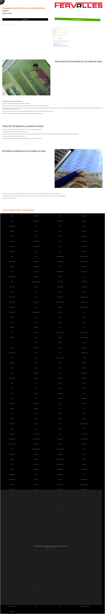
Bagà (12, 256)
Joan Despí (36, 479)
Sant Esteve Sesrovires (60, 464)
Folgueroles (12, 418)
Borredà (60, 327)
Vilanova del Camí (12, 474)
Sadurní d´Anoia (60, 469)
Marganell (12, 459)
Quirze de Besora (60, 281)
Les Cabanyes (60, 312)
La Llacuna (60, 236)
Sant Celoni (12, 317)
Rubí (36, 388)
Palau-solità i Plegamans (60, 357)
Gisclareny (60, 413)
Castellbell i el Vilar (36, 220)
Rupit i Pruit (36, 423)
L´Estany (12, 393)
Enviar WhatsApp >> (76, 19)
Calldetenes (60, 398)
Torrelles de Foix (36, 302)
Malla (36, 342)
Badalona (60, 337)
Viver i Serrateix (12, 241)
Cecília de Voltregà (84, 469)
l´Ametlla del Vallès (60, 393)
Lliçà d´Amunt (60, 378)
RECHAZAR (48, 549)
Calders (12, 236)
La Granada (60, 388)
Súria (36, 291)
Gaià (84, 276)
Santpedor (60, 347)
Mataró (60, 246)
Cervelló (84, 393)
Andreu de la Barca (84, 246)
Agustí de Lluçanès (12, 251)
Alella (60, 251)
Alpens (36, 251)
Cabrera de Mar (36, 215)
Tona (84, 474)
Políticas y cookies (12, 611)
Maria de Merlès (60, 261)
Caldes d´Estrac (84, 231)
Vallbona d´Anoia (84, 286)
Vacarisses (12, 291)
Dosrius (60, 352)
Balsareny (36, 454)
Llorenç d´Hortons (12, 246)
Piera (60, 433)
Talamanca (12, 327)
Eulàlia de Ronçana (12, 454)
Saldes (84, 291)
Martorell (84, 454)
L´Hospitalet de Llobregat (36, 281)
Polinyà (60, 403)
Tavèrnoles (12, 322)
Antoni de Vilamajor (84, 489)
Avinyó (60, 231)
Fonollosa (84, 413)
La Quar (60, 266)
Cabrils (36, 256)
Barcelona (12, 215)
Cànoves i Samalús (84, 479)
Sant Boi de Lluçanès (12, 606)
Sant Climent (84, 266)
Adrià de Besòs (12, 266)
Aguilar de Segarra (12, 302)
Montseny (36, 474)
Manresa (60, 383)
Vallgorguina (60, 454)
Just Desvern (36, 271)
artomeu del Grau (84, 215)
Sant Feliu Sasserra (12, 438)
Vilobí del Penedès (36, 241)
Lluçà (60, 367)
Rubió (36, 383)
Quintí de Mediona (60, 489)
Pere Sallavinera (12, 423)
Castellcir (60, 342)
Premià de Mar (84, 367)
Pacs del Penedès (12, 362)
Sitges (60, 215)
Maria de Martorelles (36, 433)
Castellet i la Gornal (84, 302)
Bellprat (12, 347)
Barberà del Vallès (60, 286)
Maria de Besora (36, 276)
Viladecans (36, 337)
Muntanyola (36, 286)
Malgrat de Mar (36, 347)
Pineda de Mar (12, 408)
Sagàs (36, 367)
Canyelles (60, 479)
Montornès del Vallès (60, 256)
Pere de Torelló (36, 489)
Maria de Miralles (36, 261)
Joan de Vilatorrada (84, 438)
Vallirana (36, 322)
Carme (36, 428)
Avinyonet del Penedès (84, 337)
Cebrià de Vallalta (12, 286)
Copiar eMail (25, 19)
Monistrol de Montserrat (84, 256)
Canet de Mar (36, 484)
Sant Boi (36, 606)
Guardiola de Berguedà (60, 459)
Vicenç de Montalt (84, 281)
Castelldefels (12, 433)
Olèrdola (60, 428)
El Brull (36, 236)
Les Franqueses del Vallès (36, 312)
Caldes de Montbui (84, 433)
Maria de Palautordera (12, 352)
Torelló (60, 423)
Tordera (36, 317)
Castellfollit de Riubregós (60, 302)
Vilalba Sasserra (12, 231)
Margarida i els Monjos (84, 261)
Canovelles (12, 484)
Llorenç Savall (84, 241)
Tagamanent (36, 327)
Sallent (12, 398)
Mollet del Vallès (60, 438)
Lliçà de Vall (36, 378)
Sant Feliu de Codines (84, 271)
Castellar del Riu (84, 220)
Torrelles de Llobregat (12, 276)
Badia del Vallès (84, 398)
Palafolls (84, 357)
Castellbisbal (36, 408)
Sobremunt (12, 367)
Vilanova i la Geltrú (36, 403)
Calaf (12, 220)
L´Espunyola (36, 393)
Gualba (84, 459)
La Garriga (84, 388)
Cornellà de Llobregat (84, 352)
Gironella (12, 271)
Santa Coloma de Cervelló (84, 423)
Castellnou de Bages (60, 332)
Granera (36, 413)
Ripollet (60, 241)
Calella (12, 383)
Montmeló (84, 322)
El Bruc (36, 352)
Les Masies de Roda (12, 312)
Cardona (84, 342)
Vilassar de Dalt (12, 403)
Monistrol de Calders (12, 261)
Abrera (60, 317)
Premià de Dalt (84, 362)
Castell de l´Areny (12, 307)
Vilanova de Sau (36, 459)
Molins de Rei (84, 378)
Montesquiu (60, 322)
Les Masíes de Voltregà (84, 307)
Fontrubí (12, 281)
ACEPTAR (54, 549)
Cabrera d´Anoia (84, 236)
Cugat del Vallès (36, 469)
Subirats (60, 291)
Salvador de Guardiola (84, 484)
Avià (84, 327)
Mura (12, 388)
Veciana (36, 231)
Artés (12, 332)
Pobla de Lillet (84, 403)
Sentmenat (60, 276)
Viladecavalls (12, 337)
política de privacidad (61, 38)
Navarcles (84, 383)
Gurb (12, 413)
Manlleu (36, 418)
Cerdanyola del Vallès (36, 246)
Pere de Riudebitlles (36, 438)
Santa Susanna (84, 347)
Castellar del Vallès (60, 220)
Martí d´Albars (60, 418)
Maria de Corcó (36, 464)
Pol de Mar (84, 418)
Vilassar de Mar (60, 474)
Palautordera (84, 464)
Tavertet (84, 317)
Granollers (12, 464)
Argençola (36, 332)
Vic (84, 408)
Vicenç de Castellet (60, 484)
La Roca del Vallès (36, 266)
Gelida (12, 357)
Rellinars (36, 362)
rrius (12, 342)
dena (84, 428)
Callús (36, 398)
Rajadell (60, 362)
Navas (36, 357)
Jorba (84, 312)
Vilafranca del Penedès (84, 332)
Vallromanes (60, 307)
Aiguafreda (84, 251)
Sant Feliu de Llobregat (60, 271)
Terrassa (60, 606)
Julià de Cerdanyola (12, 479)
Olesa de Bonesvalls (12, 378)
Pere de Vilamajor (12, 489)
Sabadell (12, 469)
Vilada (60, 408)
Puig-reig (36, 307)
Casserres (12, 428)
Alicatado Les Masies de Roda (84, 606)
